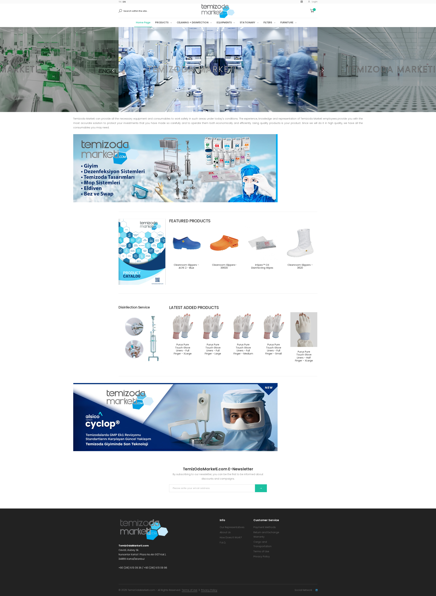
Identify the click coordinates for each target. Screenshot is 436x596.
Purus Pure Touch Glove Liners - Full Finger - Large (213, 349)
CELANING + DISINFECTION (192, 22)
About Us (225, 532)
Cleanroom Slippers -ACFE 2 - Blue (186, 266)
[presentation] (113, 70)
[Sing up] (261, 488)
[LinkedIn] (302, 2)
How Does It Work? (231, 537)
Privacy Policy (261, 556)
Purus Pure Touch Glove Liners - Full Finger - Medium (243, 349)
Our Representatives (232, 527)
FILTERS (267, 22)
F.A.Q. (223, 542)
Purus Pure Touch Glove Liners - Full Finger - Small (273, 349)
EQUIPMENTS (224, 22)
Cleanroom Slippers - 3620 (300, 266)
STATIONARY (247, 22)
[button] (313, 11)
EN (124, 1)
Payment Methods (264, 527)
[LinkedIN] (316, 590)
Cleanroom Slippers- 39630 (224, 266)
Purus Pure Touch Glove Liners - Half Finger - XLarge (304, 356)
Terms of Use (261, 551)
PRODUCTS (161, 22)
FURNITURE (286, 22)
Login (314, 1)
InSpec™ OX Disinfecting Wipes (262, 266)
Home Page (143, 22)
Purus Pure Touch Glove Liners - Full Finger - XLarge (183, 349)
